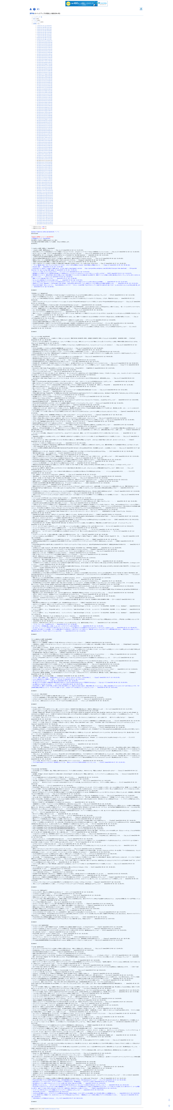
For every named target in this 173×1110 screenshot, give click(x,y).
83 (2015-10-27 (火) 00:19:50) (44, 162)
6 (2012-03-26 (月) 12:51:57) (44, 34)
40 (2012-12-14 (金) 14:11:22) (44, 90)
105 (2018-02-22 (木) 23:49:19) (45, 198)
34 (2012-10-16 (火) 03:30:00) (44, 80)
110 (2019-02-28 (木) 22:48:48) (45, 207)
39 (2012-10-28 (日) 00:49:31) (44, 89)
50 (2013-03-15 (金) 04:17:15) (44, 107)
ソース (35, 20)
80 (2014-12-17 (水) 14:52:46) (44, 157)
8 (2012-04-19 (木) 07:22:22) (44, 37)
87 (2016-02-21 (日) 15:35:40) (44, 169)
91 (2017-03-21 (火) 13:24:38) (44, 175)
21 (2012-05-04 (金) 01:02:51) (44, 59)
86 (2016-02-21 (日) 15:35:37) (44, 167)
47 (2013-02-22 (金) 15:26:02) (44, 102)
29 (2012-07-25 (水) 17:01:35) (44, 72)
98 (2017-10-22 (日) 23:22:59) (44, 187)
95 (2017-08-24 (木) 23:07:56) (44, 182)
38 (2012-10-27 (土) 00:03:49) (44, 87)
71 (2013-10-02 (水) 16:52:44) (44, 142)
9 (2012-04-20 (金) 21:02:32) (44, 39)
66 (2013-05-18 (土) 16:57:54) (44, 134)
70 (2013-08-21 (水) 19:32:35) (44, 140)
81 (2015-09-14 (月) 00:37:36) (44, 159)
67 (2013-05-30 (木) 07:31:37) (44, 135)
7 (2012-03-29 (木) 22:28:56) (44, 36)
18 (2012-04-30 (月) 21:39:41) (44, 54)
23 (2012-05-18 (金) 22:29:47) (44, 62)
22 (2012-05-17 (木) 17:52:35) (44, 60)
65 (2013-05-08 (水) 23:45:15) (44, 132)
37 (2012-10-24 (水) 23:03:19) (44, 85)
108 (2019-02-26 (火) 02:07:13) (45, 203)
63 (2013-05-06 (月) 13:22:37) (44, 129)
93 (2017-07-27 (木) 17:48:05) (44, 179)
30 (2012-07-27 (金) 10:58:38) (44, 74)
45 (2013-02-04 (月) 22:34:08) (44, 99)
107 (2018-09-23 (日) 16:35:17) (45, 202)
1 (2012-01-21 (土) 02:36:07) (44, 26)
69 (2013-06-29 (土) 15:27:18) (44, 139)
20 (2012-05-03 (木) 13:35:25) (44, 57)
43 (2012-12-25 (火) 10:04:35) (44, 95)
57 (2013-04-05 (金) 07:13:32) (44, 119)
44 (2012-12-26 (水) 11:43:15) (44, 97)
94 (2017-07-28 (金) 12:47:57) (44, 180)
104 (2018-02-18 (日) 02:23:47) (45, 197)
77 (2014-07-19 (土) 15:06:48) (44, 152)
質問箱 (32, 13)
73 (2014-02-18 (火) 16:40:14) (44, 145)
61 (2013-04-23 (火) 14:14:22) (44, 125)
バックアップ (36, 22)
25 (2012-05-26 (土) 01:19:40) (44, 65)
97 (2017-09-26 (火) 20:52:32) (44, 185)
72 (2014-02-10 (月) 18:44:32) (44, 144)
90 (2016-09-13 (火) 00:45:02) (44, 174)
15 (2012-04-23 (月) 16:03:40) (44, 49)
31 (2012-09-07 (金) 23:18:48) (44, 75)
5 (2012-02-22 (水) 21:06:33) (44, 32)
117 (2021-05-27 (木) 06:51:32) (45, 218)
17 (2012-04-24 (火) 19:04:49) (44, 52)
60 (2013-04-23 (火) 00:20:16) (44, 124)
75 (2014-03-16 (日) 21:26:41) (44, 149)
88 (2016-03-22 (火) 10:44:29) (44, 170)
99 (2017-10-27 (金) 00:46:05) (44, 189)
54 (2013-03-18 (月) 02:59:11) (44, 114)
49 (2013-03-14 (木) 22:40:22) (44, 105)
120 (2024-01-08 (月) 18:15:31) (45, 223)
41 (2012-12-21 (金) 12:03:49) (44, 92)
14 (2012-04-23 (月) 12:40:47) (44, 47)
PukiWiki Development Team (52, 1108)
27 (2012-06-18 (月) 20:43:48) (44, 69)
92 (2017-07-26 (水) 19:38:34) (44, 177)
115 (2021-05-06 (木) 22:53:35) (45, 215)
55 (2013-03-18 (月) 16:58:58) (44, 115)
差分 (34, 18)
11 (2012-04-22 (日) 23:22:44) (44, 42)
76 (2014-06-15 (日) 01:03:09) (44, 150)
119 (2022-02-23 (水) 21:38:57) (45, 222)
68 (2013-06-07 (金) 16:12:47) (44, 137)
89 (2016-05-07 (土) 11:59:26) (44, 172)
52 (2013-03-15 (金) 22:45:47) (44, 110)
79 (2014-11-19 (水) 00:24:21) (44, 155)
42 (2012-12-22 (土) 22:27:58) (44, 94)
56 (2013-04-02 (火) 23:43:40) (44, 117)
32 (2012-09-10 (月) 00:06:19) (44, 77)
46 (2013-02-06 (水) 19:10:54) (44, 100)
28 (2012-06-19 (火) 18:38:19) (44, 70)
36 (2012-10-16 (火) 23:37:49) (44, 84)
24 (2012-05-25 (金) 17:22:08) (44, 64)
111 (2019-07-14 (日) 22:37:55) (45, 209)
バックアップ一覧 (37, 17)
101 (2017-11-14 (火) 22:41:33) (45, 192)
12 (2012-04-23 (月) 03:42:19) (44, 44)
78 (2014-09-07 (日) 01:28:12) (44, 154)
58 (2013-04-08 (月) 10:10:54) (44, 120)
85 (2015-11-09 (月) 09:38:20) (44, 165)
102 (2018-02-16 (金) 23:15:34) (45, 193)
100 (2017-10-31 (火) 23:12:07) (45, 190)
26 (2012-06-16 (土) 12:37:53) (44, 67)
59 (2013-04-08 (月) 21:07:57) (44, 122)
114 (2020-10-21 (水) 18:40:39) (45, 213)
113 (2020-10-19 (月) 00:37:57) (45, 212)
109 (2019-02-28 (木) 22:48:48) (45, 205)
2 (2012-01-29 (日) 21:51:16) (44, 27)
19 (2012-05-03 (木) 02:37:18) (44, 55)
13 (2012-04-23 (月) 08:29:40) (44, 46)
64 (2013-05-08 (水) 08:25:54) (44, 130)
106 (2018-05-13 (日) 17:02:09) (45, 200)
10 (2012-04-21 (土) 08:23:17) (44, 41)
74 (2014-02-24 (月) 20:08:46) (44, 147)
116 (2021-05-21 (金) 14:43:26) (45, 217)
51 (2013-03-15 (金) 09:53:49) (44, 109)
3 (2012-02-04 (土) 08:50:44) (44, 29)
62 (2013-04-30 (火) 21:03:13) (44, 127)
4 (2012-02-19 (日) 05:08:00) (44, 30)
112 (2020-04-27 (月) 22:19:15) (45, 210)
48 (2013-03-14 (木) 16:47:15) (44, 104)
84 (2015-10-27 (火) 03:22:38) (44, 164)
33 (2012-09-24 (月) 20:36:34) (44, 79)
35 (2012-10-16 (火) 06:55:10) (44, 82)
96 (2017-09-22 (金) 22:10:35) (44, 184)
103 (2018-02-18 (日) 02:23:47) (45, 195)
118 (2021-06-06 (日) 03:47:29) (45, 220)
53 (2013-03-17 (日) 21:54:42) (44, 112)
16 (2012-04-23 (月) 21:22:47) (44, 50)
